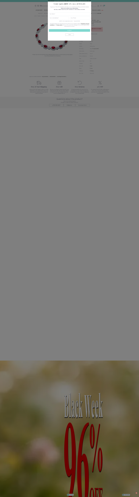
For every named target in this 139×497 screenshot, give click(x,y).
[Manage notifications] (136, 493)
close (69, 34)
